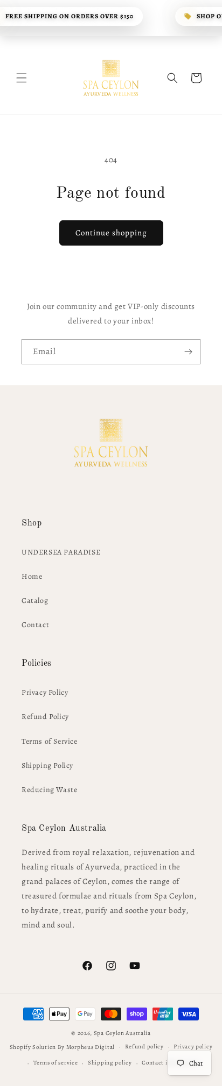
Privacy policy (193, 1046)
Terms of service (55, 1063)
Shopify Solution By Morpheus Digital (62, 1046)
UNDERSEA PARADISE (61, 552)
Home (32, 576)
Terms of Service (50, 741)
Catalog (35, 600)
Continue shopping (111, 232)
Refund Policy (45, 716)
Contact (35, 625)
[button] (21, 78)
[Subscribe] (188, 351)
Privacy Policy (45, 692)
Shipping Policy (47, 765)
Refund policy (144, 1046)
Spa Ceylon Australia (122, 1033)
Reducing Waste (49, 790)
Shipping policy (110, 1063)
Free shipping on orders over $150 (69, 16)
